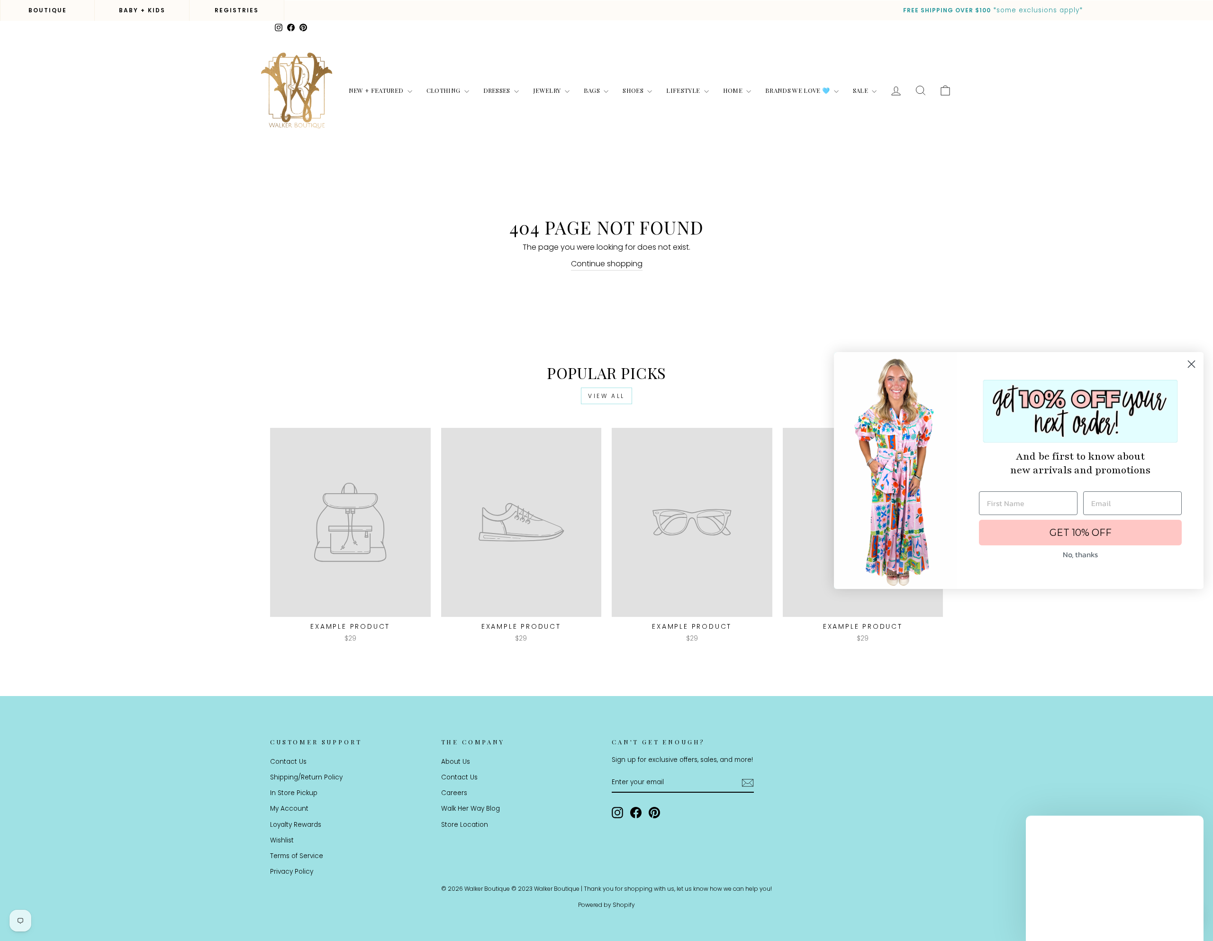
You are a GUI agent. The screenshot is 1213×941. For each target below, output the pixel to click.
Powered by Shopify (606, 905)
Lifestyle (683, 90)
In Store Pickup (293, 792)
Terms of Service (296, 855)
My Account (289, 808)
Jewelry (547, 90)
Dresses (497, 90)
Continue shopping (607, 263)
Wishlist (282, 840)
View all (606, 396)
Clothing (444, 90)
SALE (861, 90)
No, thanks (1080, 554)
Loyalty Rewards (295, 824)
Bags (593, 90)
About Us (455, 761)
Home (733, 90)
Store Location (464, 824)
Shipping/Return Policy (306, 777)
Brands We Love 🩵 (798, 90)
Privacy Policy (291, 871)
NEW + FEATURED (377, 90)
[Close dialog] (1191, 364)
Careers (454, 792)
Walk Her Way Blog (470, 808)
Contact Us (288, 761)
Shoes (634, 90)
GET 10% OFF (1081, 532)
